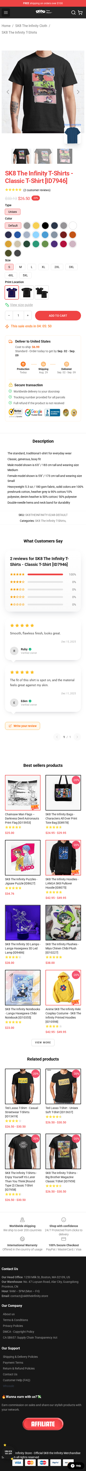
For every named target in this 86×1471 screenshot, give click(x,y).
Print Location (14, 282)
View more (43, 1042)
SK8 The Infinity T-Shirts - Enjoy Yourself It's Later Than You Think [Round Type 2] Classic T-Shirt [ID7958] (21, 1181)
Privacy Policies (13, 1325)
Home (6, 26)
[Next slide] (77, 92)
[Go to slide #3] (65, 156)
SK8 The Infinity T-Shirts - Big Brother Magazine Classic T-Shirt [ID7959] (61, 1177)
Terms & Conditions (15, 1320)
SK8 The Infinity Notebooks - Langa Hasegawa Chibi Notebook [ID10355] (22, 1013)
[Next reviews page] (77, 737)
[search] (73, 12)
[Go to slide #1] (21, 156)
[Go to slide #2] (43, 156)
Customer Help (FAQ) (16, 1380)
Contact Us (10, 1374)
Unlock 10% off (8, 1452)
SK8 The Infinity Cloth (31, 26)
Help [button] (78, 1465)
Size (8, 260)
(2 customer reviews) (37, 190)
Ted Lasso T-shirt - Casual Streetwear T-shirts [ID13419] (21, 1112)
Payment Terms (13, 1362)
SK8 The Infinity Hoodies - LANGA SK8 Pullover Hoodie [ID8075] (62, 883)
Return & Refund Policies (19, 1368)
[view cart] (80, 12)
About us (9, 1314)
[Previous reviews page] (57, 737)
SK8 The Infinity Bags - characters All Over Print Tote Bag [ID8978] (61, 818)
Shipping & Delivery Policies (20, 1356)
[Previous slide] (8, 92)
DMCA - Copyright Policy (18, 1331)
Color (8, 218)
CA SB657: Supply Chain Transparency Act (30, 1337)
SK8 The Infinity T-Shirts (19, 32)
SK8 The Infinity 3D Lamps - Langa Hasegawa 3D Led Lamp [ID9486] (22, 948)
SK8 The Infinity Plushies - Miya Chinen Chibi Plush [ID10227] (62, 948)
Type (8, 205)
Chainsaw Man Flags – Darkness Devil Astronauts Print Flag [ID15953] (22, 818)
